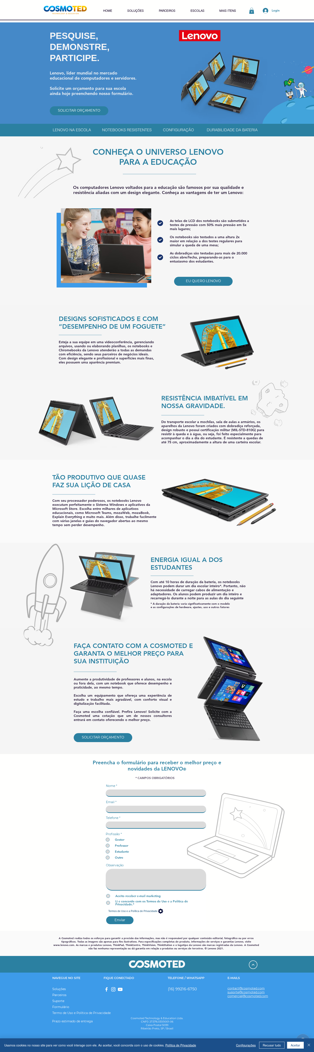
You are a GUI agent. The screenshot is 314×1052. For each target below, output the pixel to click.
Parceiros (59, 995)
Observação (115, 865)
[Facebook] (106, 989)
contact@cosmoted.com (246, 988)
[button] (135, 11)
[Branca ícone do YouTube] (120, 989)
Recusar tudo (272, 1045)
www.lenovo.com (63, 945)
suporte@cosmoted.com (246, 992)
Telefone (112, 817)
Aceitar (295, 1045)
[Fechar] (308, 1045)
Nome (110, 785)
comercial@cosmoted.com (247, 996)
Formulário (60, 1007)
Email (110, 802)
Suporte (58, 1001)
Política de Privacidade (180, 1045)
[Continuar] (253, 964)
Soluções (59, 989)
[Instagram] (113, 989)
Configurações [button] (246, 1045)
